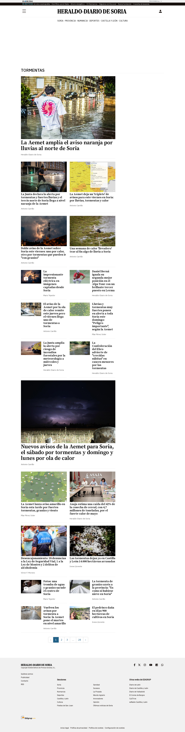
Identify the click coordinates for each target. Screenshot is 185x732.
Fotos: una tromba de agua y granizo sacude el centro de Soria (54, 588)
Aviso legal (64, 728)
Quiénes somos (27, 674)
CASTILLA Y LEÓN (109, 20)
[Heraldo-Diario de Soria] (92, 11)
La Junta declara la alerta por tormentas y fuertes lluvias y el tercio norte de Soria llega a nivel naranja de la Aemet (43, 199)
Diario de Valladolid (137, 692)
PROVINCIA (70, 20)
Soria (59, 685)
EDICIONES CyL (154, 1)
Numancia (61, 692)
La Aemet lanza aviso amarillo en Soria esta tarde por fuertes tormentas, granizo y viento (43, 507)
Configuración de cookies (115, 728)
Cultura (60, 702)
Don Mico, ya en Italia (60, 4)
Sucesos (96, 688)
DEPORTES (94, 20)
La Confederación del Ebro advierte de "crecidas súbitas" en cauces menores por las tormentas (103, 355)
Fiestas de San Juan (65, 706)
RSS (22, 684)
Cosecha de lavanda (141, 4)
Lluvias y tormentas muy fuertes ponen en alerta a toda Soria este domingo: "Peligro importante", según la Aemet (102, 316)
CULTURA (123, 20)
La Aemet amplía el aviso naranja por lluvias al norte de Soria (67, 145)
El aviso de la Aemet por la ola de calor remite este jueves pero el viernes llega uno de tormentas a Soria (54, 315)
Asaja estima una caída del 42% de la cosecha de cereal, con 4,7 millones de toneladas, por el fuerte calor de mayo (92, 509)
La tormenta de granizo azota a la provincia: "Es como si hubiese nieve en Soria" (102, 588)
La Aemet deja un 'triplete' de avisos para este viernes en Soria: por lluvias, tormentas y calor (92, 197)
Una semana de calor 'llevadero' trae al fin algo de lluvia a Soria (91, 250)
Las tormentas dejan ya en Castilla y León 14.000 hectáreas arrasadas (92, 560)
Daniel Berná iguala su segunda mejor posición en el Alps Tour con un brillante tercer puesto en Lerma (103, 281)
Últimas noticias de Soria (103, 706)
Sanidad (96, 685)
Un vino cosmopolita (42, 4)
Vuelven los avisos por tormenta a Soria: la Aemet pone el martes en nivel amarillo (54, 615)
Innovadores (98, 699)
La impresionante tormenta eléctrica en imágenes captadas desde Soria (53, 281)
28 (79, 639)
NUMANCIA (82, 20)
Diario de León (134, 685)
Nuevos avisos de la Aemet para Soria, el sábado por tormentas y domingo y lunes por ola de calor (67, 452)
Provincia (60, 688)
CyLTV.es (132, 699)
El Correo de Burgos (137, 695)
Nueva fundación (124, 4)
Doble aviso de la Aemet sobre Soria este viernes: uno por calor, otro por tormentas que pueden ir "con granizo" (43, 253)
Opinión (96, 702)
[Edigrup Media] (28, 717)
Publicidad (25, 677)
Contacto (24, 681)
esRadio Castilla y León (138, 702)
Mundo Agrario (99, 695)
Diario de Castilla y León (138, 688)
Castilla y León (63, 699)
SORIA (60, 20)
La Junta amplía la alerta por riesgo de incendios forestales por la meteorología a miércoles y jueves (54, 354)
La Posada (97, 692)
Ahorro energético (78, 4)
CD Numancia (91, 4)
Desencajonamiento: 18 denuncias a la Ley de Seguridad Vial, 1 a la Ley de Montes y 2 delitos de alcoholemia (43, 563)
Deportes (60, 695)
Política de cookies (96, 728)
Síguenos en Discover (107, 4)
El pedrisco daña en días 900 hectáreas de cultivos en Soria (103, 612)
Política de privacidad (78, 728)
